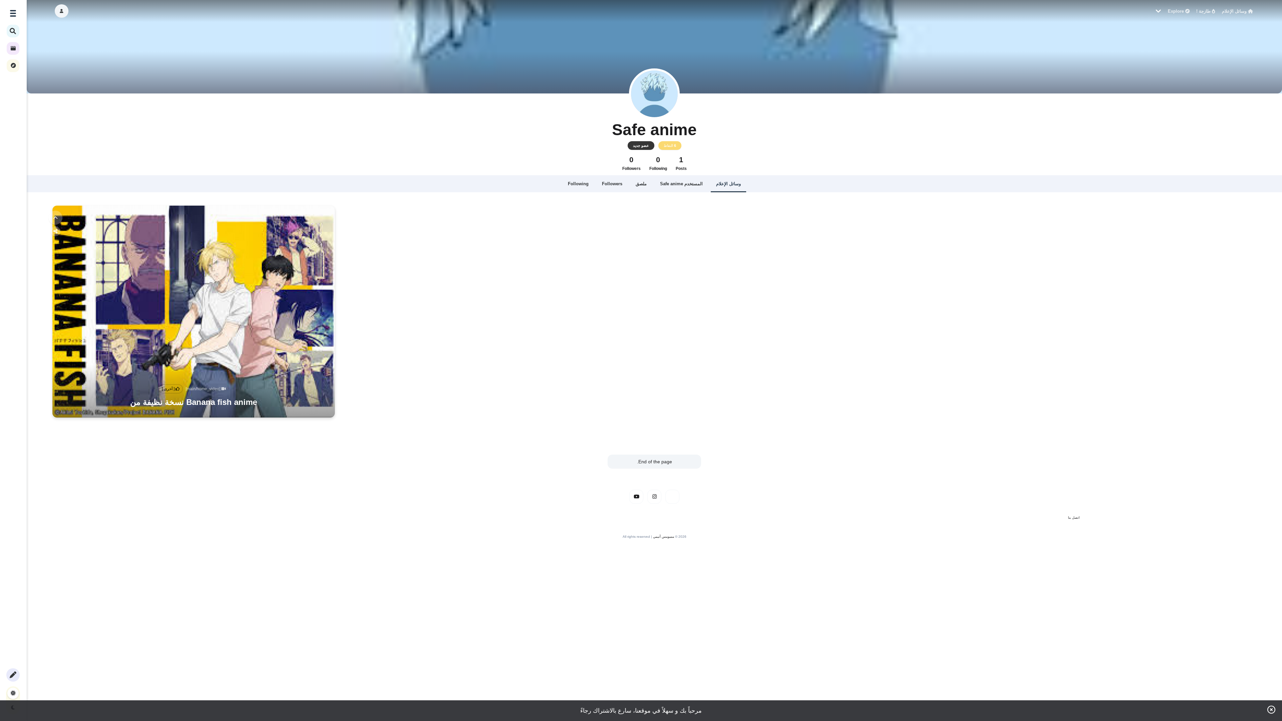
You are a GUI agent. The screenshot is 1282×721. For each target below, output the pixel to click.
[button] (61, 11)
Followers (612, 183)
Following (578, 183)
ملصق (641, 183)
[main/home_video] (203, 389)
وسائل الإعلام (1235, 11)
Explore (1176, 11)
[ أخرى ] (169, 389)
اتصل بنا (1074, 517)
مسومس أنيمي (663, 536)
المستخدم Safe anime (681, 183)
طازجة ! (1204, 11)
